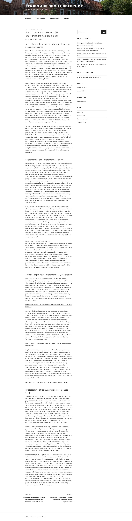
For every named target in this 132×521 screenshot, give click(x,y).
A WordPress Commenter (84, 77)
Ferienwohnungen (40, 18)
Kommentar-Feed (82, 119)
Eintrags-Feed (81, 115)
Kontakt (66, 18)
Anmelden (80, 112)
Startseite (28, 18)
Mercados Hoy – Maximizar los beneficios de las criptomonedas (46, 382)
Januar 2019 (81, 91)
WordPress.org (81, 122)
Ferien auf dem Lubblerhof (54, 6)
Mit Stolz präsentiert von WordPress (35, 517)
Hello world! (97, 77)
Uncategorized (81, 101)
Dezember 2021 (82, 87)
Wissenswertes (54, 18)
